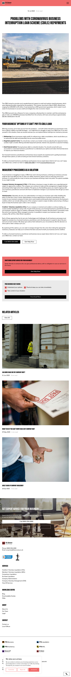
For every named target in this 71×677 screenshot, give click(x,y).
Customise (11, 669)
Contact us (5, 624)
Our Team (5, 611)
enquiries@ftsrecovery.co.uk (14, 550)
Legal (3, 613)
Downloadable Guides (8, 596)
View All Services (7, 583)
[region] (22, 665)
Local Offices (6, 626)
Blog (3, 594)
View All (7, 318)
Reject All (22, 669)
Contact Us (26, 527)
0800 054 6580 (30, 162)
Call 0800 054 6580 (11, 242)
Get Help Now (29, 242)
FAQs (3, 598)
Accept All (34, 669)
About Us (5, 609)
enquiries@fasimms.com (47, 162)
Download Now (35, 297)
